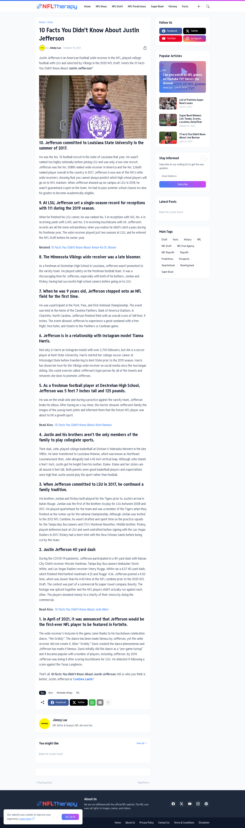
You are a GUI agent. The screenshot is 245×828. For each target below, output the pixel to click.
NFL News (101, 6)
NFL (77, 692)
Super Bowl (157, 6)
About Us (130, 822)
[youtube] (190, 804)
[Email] (100, 702)
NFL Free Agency (185, 246)
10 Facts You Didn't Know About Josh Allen (81, 609)
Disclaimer (204, 822)
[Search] (206, 6)
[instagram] (198, 804)
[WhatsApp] (92, 702)
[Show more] (108, 702)
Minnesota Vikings (64, 692)
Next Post (143, 782)
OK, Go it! (70, 816)
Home (87, 6)
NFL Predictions (137, 6)
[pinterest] (206, 804)
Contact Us (163, 822)
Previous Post (45, 782)
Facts (185, 6)
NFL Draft (117, 6)
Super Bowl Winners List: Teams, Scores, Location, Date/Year (190, 119)
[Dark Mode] (200, 6)
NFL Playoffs (168, 252)
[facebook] (173, 804)
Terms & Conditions (184, 822)
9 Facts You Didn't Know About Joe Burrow (192, 136)
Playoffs (184, 252)
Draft (164, 239)
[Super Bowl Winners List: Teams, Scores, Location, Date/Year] (168, 120)
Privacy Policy (147, 822)
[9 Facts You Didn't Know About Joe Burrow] (168, 138)
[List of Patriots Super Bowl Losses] (168, 103)
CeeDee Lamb (82, 679)
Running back (187, 265)
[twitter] (181, 804)
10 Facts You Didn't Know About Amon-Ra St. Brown (83, 247)
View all (140, 743)
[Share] (144, 48)
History (173, 6)
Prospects (184, 259)
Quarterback (168, 265)
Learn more (25, 818)
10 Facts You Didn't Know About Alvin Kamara (83, 425)
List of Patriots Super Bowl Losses (191, 101)
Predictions (167, 259)
